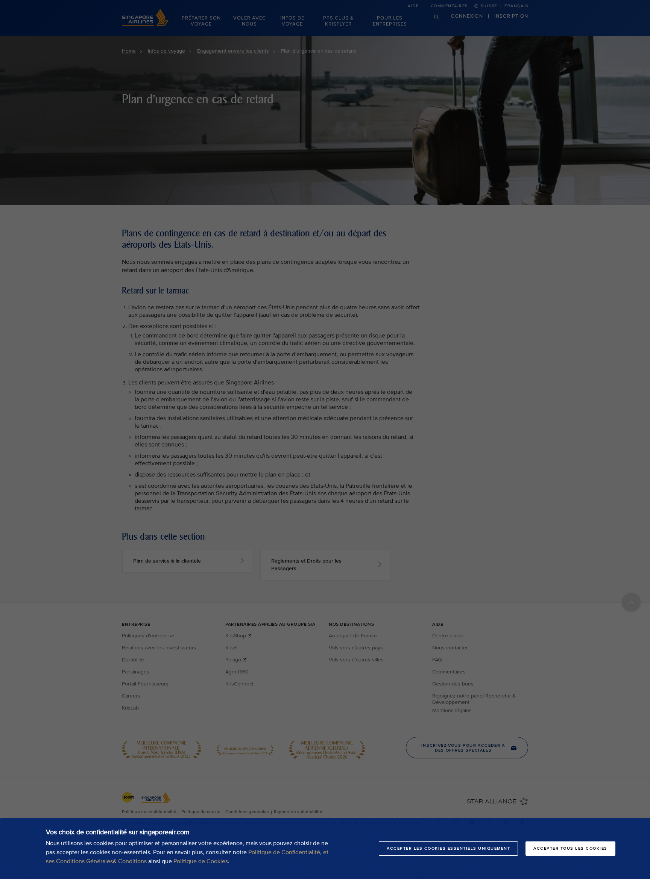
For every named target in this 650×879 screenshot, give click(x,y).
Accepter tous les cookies (570, 848)
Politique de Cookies (200, 861)
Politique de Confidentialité (284, 852)
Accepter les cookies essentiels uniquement (448, 848)
